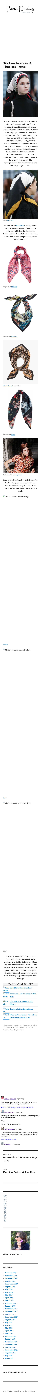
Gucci (4, 798)
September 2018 (11, 1284)
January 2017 (10, 1339)
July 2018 (8, 1289)
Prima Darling (7, 1025)
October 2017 (10, 1314)
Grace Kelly (13, 1030)
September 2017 (11, 1317)
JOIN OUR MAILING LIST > (14, 1372)
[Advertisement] (20, 40)
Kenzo (13, 434)
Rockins (5, 645)
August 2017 (10, 1320)
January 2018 (10, 1306)
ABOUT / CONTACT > (12, 1254)
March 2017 (9, 1334)
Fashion (35, 1025)
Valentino (20, 226)
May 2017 (8, 1328)
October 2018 (10, 1281)
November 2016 (11, 1345)
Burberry (14, 336)
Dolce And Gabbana (17, 1027)
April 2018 (9, 1298)
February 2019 (10, 1273)
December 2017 (11, 1309)
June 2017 (8, 1325)
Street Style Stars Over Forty (21, 988)
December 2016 (11, 1342)
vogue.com (10, 220)
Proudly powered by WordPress (24, 1391)
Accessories (28, 1025)
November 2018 (11, 1278)
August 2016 (10, 1353)
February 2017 (10, 1336)
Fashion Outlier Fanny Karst (21, 1009)
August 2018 (10, 1287)
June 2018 (9, 1292)
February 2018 (10, 1303)
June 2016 (9, 1358)
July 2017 (8, 1322)
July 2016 (8, 1356)
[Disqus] (20, 1063)
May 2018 (9, 1295)
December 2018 (11, 1276)
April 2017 (9, 1331)
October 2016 (10, 1347)
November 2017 (11, 1311)
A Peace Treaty (7, 386)
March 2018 (9, 1300)
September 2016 (11, 1350)
